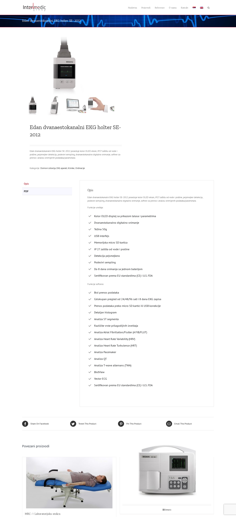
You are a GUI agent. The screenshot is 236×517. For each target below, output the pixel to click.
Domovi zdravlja (48, 168)
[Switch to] (194, 7)
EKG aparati (61, 168)
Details (168, 509)
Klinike (71, 168)
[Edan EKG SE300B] (167, 472)
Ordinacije (80, 168)
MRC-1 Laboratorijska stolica (42, 513)
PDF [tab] (26, 191)
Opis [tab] (26, 183)
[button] (208, 7)
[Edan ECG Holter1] (65, 65)
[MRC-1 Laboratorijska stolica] (69, 482)
